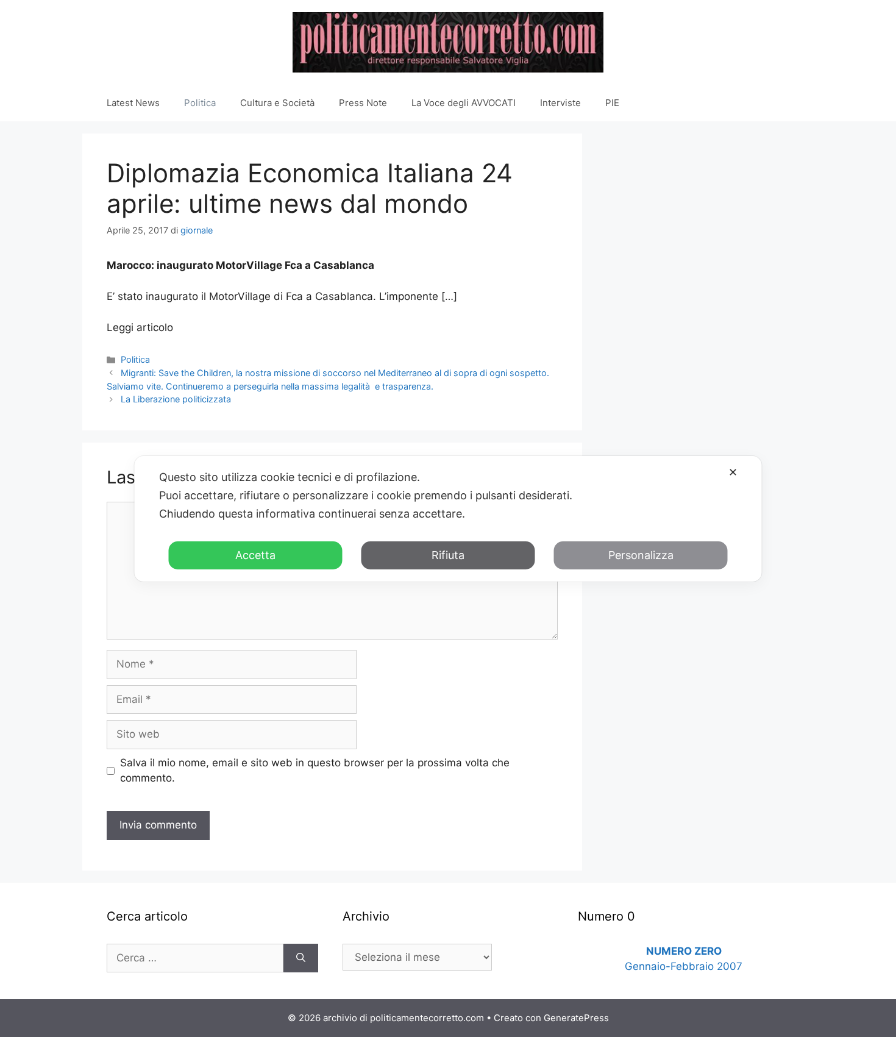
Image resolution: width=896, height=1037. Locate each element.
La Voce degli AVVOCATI (463, 103)
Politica (200, 103)
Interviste (560, 103)
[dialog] (448, 519)
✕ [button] (733, 472)
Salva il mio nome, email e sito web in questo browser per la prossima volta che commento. (315, 771)
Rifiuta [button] (448, 555)
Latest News (133, 103)
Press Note (363, 103)
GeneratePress (576, 1018)
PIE (612, 103)
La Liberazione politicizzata (176, 399)
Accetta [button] (255, 555)
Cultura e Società (277, 103)
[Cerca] (300, 958)
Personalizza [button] (641, 555)
